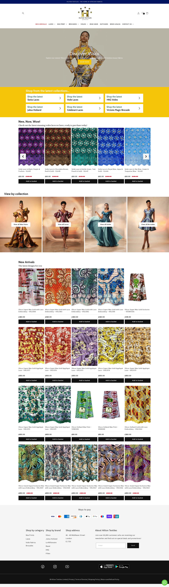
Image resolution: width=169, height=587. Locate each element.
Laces (28, 539)
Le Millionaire (51, 542)
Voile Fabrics (31, 542)
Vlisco (48, 535)
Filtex (48, 553)
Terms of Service (81, 579)
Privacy (71, 579)
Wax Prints (30, 535)
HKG (47, 550)
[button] (23, 13)
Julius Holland (51, 539)
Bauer (48, 546)
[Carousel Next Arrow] (146, 156)
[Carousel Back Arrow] (23, 156)
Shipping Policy (94, 579)
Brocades (29, 545)
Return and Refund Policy (110, 579)
